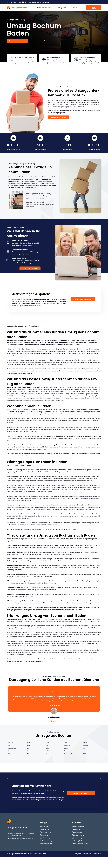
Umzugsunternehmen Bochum (18, 854)
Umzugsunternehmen (44, 8)
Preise (75, 8)
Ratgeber (78, 854)
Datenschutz (97, 854)
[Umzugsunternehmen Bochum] (17, 7)
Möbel (11, 353)
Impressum (87, 854)
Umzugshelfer (53, 392)
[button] (51, 721)
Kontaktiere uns (51, 371)
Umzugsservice (62, 8)
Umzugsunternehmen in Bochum (71, 650)
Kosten (64, 552)
